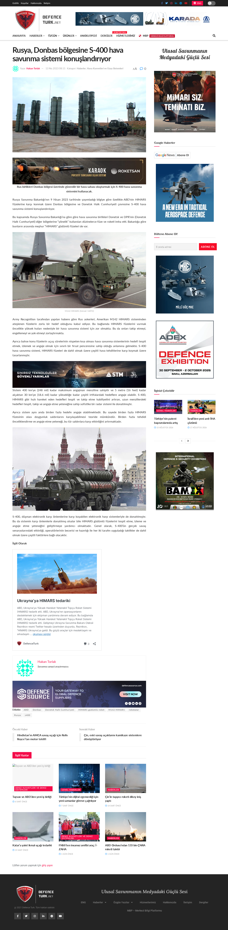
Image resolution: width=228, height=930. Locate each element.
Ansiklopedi (88, 35)
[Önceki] (181, 440)
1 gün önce (67, 854)
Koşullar (24, 3)
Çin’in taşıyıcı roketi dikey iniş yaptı (123, 799)
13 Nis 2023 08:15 (55, 68)
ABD (26, 709)
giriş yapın (47, 865)
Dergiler (106, 35)
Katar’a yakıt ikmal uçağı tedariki (32, 845)
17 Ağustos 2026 (198, 427)
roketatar (134, 709)
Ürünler (68, 35)
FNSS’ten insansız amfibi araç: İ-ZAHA (78, 847)
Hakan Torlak (33, 68)
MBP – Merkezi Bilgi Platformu (144, 910)
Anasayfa (19, 35)
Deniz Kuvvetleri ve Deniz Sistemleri (30, 788)
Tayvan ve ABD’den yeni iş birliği (31, 797)
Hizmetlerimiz (125, 35)
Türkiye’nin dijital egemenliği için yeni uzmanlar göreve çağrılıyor (78, 799)
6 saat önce (20, 801)
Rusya (17, 715)
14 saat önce (114, 805)
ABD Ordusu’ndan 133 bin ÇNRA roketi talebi (125, 847)
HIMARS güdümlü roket (91, 709)
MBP (158, 35)
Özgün (52, 35)
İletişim (47, 3)
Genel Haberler (71, 789)
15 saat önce (21, 850)
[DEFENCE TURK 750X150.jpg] (79, 374)
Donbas (37, 709)
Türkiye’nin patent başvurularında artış (166, 420)
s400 (27, 715)
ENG (198, 3)
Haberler (36, 35)
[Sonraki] (188, 440)
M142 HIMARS (116, 709)
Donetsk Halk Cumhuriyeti (59, 709)
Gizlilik (15, 3)
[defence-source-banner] (79, 694)
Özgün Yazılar (121, 902)
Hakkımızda (36, 3)
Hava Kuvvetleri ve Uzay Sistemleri (105, 68)
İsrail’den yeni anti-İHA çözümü (201, 420)
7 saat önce (67, 805)
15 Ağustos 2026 (164, 427)
